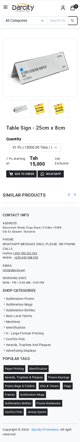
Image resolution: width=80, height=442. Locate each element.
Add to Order (24, 174)
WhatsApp (53, 174)
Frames (10, 394)
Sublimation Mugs (19, 304)
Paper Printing (14, 368)
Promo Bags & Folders (20, 386)
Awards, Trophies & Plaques (24, 377)
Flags (67, 386)
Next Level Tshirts (19, 316)
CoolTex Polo (15, 339)
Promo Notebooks (48, 403)
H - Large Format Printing (25, 333)
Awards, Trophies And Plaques (28, 345)
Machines (13, 322)
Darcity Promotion (45, 429)
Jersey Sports (37, 412)
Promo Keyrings (59, 377)
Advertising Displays (21, 350)
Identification (16, 327)
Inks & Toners (49, 386)
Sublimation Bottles (20, 310)
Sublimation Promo (20, 298)
